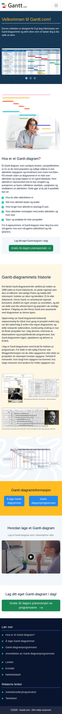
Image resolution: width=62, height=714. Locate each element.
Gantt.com (24, 710)
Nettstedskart (13, 674)
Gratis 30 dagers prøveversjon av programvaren (31, 605)
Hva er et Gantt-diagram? (20, 634)
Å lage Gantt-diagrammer (14, 501)
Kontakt (9, 668)
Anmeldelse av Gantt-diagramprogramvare (30, 653)
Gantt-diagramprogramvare (43, 501)
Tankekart (11, 698)
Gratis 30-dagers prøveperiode (29, 248)
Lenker (9, 662)
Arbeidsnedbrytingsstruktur (20, 692)
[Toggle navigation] (56, 5)
